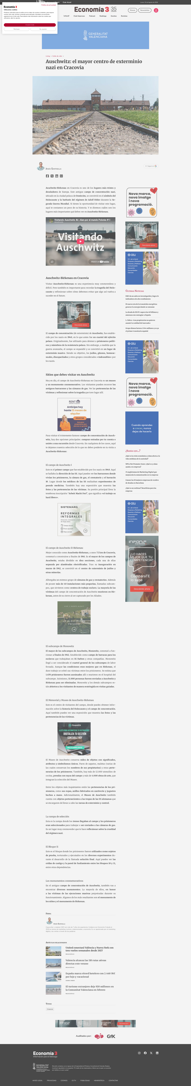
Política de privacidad (48, 5)
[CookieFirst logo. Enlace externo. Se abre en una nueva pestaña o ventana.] (10, 7)
